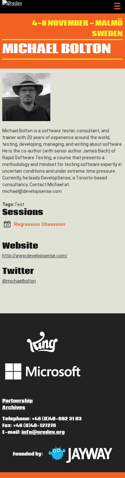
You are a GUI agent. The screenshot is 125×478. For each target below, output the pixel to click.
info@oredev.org (43, 432)
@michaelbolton (19, 281)
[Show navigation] (117, 6)
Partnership (17, 401)
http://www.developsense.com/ (35, 255)
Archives (13, 407)
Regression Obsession (39, 224)
